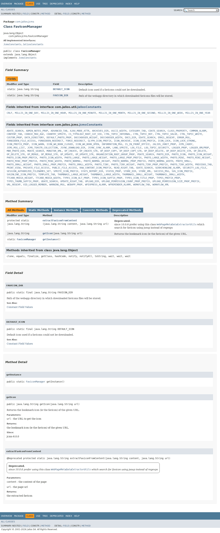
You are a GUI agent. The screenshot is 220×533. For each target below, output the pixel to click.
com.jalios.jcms (24, 21)
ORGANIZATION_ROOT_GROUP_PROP (115, 154)
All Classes (8, 9)
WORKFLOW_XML (160, 184)
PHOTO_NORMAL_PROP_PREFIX (129, 161)
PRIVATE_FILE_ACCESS (36, 167)
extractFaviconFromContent (60, 220)
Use (38, 4)
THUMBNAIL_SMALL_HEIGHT (137, 174)
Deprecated (56, 4)
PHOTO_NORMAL (72, 161)
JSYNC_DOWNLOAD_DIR (72, 147)
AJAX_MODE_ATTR (79, 130)
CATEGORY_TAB (137, 130)
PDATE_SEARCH (145, 154)
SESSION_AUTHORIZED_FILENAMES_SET (29, 171)
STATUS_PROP (113, 171)
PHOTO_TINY (101, 164)
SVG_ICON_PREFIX (182, 171)
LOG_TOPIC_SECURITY (156, 147)
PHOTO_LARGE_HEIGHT (94, 157)
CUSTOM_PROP (14, 137)
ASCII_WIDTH (118, 130)
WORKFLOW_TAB (141, 184)
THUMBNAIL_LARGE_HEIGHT (73, 174)
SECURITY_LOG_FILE (194, 167)
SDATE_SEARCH (144, 167)
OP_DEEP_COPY (108, 150)
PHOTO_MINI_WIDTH (51, 161)
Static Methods (39, 210)
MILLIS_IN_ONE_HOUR (53, 113)
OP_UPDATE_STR (84, 154)
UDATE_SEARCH (49, 181)
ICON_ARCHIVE (122, 140)
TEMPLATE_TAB (46, 174)
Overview (6, 4)
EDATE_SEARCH (147, 137)
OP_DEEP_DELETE (153, 150)
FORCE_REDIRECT (75, 140)
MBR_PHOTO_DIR (16, 150)
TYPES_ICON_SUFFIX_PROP (107, 177)
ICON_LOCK (164, 140)
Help (76, 4)
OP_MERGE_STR (49, 154)
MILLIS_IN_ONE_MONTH (112, 113)
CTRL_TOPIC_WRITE (191, 134)
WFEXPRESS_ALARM (95, 184)
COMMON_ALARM (198, 130)
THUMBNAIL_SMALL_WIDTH (169, 174)
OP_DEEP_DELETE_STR (178, 150)
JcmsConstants (12, 44)
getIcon (47, 233)
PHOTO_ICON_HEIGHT (200, 154)
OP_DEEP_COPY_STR (130, 150)
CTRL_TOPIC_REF (142, 134)
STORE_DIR (130, 171)
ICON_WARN (37, 144)
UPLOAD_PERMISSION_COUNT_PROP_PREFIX (126, 181)
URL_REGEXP (13, 184)
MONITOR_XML (54, 150)
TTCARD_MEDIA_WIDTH (48, 177)
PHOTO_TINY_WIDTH (181, 164)
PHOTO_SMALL (183, 161)
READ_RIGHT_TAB (123, 167)
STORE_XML (145, 171)
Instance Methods (66, 210)
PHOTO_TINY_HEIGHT (123, 164)
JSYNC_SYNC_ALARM (99, 147)
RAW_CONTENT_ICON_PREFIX (95, 167)
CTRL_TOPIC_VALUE (166, 134)
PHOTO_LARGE (72, 157)
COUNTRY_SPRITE (56, 134)
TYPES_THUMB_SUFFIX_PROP (22, 181)
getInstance (50, 239)
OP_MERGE (32, 154)
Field (26, 14)
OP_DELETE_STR (16, 154)
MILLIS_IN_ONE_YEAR (197, 113)
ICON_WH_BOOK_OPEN (87, 144)
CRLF (9, 113)
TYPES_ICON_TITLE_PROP (139, 177)
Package (19, 4)
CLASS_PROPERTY (177, 130)
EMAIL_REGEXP (166, 137)
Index (68, 4)
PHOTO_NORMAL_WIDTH (160, 161)
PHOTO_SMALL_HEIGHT (19, 164)
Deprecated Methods (126, 210)
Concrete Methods (95, 210)
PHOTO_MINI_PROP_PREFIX (22, 161)
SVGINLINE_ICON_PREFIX (21, 174)
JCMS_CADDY (185, 144)
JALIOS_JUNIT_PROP (164, 144)
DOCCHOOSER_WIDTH (111, 137)
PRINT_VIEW (13, 167)
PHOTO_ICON (178, 154)
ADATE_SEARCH (15, 130)
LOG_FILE (135, 147)
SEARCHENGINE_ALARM (167, 167)
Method (45, 14)
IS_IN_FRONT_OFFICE (137, 144)
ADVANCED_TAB (59, 130)
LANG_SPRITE (120, 147)
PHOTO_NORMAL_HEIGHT (97, 161)
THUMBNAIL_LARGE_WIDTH (105, 174)
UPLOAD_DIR (92, 181)
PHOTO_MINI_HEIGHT (198, 157)
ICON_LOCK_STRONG (184, 140)
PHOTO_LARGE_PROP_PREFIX (125, 157)
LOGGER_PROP (179, 147)
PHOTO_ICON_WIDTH (51, 157)
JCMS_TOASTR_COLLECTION (42, 147)
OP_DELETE (200, 150)
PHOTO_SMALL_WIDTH (80, 164)
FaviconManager (26, 239)
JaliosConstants (33, 44)
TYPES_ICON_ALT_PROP (76, 177)
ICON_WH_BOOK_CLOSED (60, 144)
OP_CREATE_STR (88, 150)
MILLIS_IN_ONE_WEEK (170, 113)
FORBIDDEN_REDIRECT (50, 140)
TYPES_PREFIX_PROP (168, 177)
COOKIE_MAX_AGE (34, 134)
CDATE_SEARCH (156, 130)
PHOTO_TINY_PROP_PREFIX (152, 164)
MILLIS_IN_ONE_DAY (26, 113)
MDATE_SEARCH (35, 150)
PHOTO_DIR (163, 154)
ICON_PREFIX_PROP (18, 144)
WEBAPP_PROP (74, 184)
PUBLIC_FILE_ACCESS (64, 167)
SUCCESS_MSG (161, 171)
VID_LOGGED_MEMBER (35, 184)
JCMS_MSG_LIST (16, 147)
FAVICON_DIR (60, 95)
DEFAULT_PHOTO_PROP (59, 137)
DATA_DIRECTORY (34, 137)
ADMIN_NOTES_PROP (37, 130)
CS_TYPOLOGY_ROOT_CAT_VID (85, 134)
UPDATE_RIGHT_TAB (71, 181)
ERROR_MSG (183, 137)
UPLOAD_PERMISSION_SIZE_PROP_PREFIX (175, 181)
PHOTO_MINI (177, 157)
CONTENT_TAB (14, 134)
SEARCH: (178, 10)
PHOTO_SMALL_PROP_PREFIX (50, 164)
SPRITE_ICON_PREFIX (65, 171)
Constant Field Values (20, 307)
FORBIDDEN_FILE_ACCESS (21, 140)
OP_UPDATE (66, 154)
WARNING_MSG (56, 184)
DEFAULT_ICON (61, 89)
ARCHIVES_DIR (100, 130)
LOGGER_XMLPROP (199, 147)
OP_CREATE (70, 150)
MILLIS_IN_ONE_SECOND (141, 113)
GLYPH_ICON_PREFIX (99, 140)
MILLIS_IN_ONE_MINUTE (82, 113)
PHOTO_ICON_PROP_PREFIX (22, 157)
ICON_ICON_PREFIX (144, 140)
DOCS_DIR (130, 137)
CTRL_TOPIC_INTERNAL (117, 134)
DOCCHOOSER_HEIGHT (85, 137)
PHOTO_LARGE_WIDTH (156, 157)
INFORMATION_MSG (112, 144)
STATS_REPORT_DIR (92, 171)
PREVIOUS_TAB (203, 164)
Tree (45, 4)
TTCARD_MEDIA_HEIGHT (20, 177)
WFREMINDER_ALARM (119, 184)
